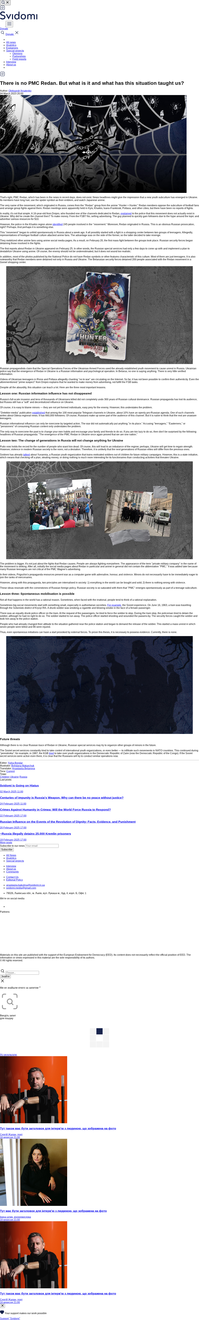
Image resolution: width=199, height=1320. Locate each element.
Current (10, 771)
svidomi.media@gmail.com (21, 888)
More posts (6, 842)
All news (11, 42)
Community (12, 871)
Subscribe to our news (12, 845)
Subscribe (6, 849)
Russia (23, 777)
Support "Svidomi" (10, 1318)
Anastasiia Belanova (23, 768)
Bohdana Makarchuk (22, 765)
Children (4, 777)
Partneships (19, 56)
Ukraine (14, 777)
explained (126, 213)
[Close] (2, 1306)
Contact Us (12, 877)
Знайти (5, 976)
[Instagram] (2, 9)
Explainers (12, 48)
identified (58, 224)
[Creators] (6, 967)
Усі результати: (8, 1054)
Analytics (11, 45)
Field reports (19, 59)
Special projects (15, 861)
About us (11, 64)
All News (11, 855)
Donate (4, 28)
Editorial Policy (14, 879)
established (38, 412)
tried (51, 753)
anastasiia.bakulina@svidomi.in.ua (25, 885)
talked (26, 454)
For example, (114, 605)
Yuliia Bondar (15, 763)
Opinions (17, 53)
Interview (11, 62)
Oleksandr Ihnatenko (20, 90)
